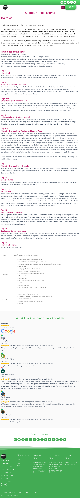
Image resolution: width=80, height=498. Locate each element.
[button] (63, 7)
